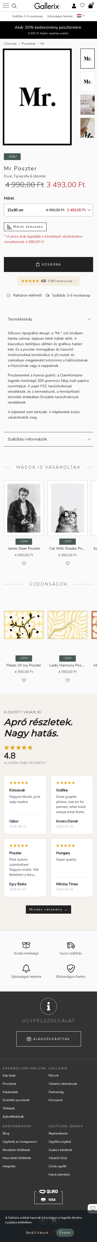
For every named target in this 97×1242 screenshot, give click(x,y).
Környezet (56, 1100)
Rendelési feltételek (16, 1150)
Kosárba (51, 264)
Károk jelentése (59, 1174)
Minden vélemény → (48, 909)
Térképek (9, 1108)
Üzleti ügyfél (57, 1166)
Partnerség (56, 1092)
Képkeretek (10, 1092)
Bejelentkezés (58, 1133)
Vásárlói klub (58, 1158)
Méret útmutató (27, 227)
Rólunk (54, 1075)
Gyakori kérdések (60, 1150)
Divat (8, 176)
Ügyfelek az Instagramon (20, 1142)
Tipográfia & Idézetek (30, 176)
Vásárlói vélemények (63, 1084)
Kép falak (9, 1075)
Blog (6, 1133)
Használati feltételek (17, 1158)
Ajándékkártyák (51, 1039)
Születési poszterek (16, 1100)
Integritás (9, 1166)
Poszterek (9, 1084)
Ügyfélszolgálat (60, 1142)
